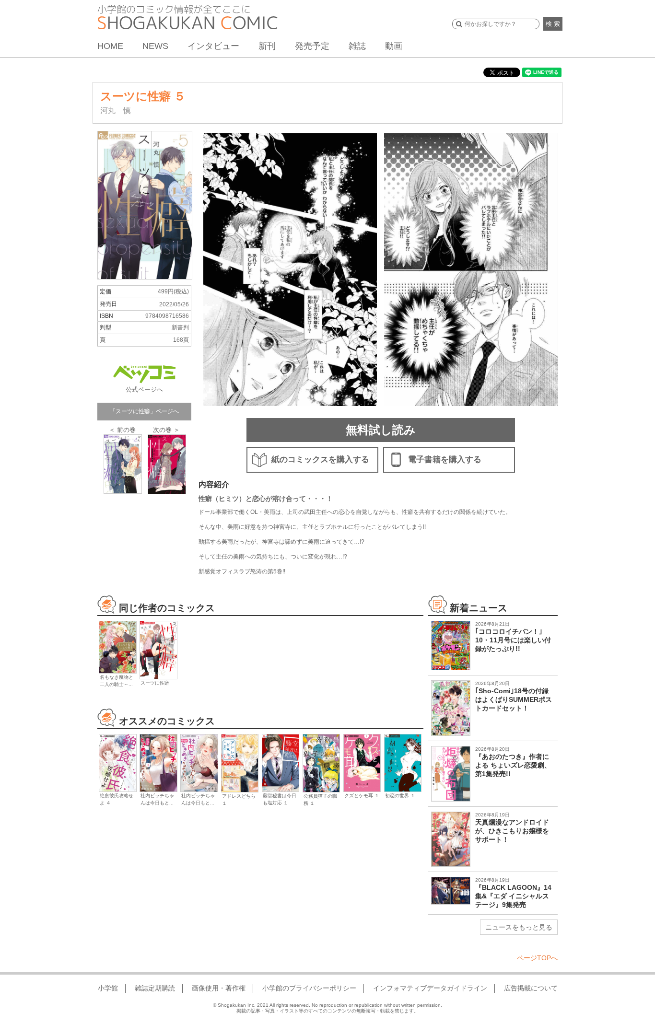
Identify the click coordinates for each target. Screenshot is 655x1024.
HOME (110, 46)
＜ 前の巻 (122, 429)
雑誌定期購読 (155, 988)
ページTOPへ (537, 958)
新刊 (267, 46)
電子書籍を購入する (444, 459)
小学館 (108, 988)
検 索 (553, 23)
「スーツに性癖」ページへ (144, 411)
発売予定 (312, 46)
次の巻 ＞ (166, 429)
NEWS (155, 46)
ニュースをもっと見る (518, 927)
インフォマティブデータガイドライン (430, 988)
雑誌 (357, 46)
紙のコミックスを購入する (320, 459)
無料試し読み (381, 429)
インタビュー (213, 46)
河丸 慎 (115, 110)
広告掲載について (531, 988)
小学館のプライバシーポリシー (309, 988)
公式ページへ (144, 389)
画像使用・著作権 (219, 988)
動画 (393, 46)
